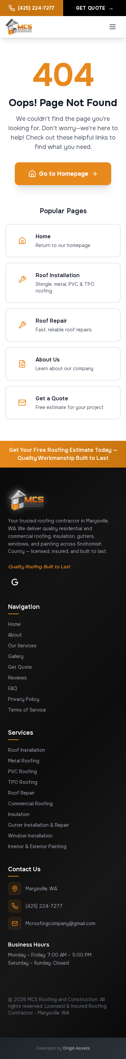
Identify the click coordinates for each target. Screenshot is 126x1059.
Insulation (19, 814)
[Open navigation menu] (112, 27)
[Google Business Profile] (15, 582)
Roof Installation (26, 750)
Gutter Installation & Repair (38, 825)
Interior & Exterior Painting (37, 846)
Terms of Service (27, 710)
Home (14, 624)
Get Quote (20, 667)
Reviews (17, 678)
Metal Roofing (23, 761)
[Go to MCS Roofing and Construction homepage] (18, 27)
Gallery (16, 656)
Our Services (22, 646)
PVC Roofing (22, 771)
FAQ (12, 688)
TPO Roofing (22, 782)
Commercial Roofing (30, 804)
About (15, 635)
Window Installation (30, 836)
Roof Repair (21, 793)
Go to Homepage (63, 173)
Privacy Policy (23, 699)
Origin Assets (76, 1048)
